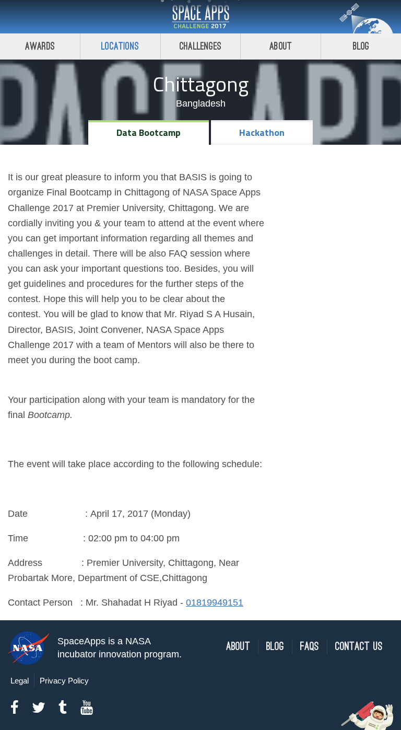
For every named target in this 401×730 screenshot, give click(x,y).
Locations (120, 46)
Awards (40, 46)
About (280, 46)
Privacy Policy (64, 680)
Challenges (200, 46)
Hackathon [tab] (262, 132)
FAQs (309, 647)
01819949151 (214, 602)
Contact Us (359, 647)
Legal (19, 680)
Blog (361, 46)
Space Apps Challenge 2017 (200, 16)
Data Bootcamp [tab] (148, 132)
